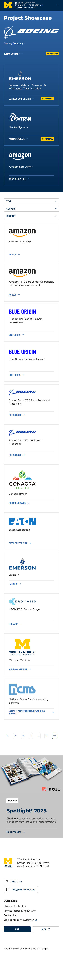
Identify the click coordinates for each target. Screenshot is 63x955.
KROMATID (13, 624)
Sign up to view (13, 832)
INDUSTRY (11, 216)
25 (46, 735)
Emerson (13, 584)
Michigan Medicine (18, 669)
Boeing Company (12, 53)
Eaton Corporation (18, 543)
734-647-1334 (16, 881)
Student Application (15, 906)
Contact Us (10, 915)
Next (54, 735)
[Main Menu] (55, 5)
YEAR (8, 201)
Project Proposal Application (20, 910)
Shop (44, 929)
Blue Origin (14, 335)
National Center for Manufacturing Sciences (27, 712)
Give (17, 929)
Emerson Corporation (20, 99)
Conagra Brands (17, 503)
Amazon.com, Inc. (17, 179)
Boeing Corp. (15, 415)
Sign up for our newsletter (19, 920)
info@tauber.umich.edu (23, 889)
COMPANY (10, 208)
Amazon (12, 254)
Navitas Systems (17, 139)
